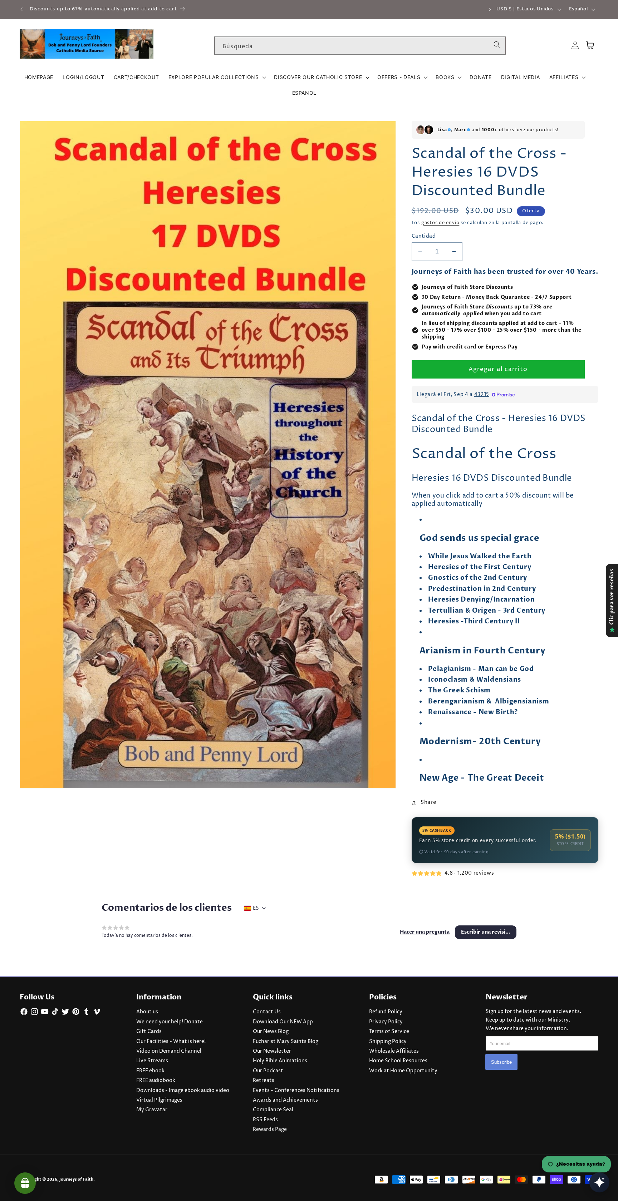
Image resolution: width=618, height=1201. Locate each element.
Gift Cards (149, 1031)
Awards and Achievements (285, 1100)
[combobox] (360, 46)
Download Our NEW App (283, 1021)
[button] (217, 77)
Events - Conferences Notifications (296, 1090)
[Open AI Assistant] (599, 1182)
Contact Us (267, 1011)
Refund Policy (385, 1011)
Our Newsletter (272, 1051)
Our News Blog (271, 1031)
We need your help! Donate (169, 1021)
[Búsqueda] (497, 45)
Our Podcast (268, 1070)
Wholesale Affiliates (394, 1051)
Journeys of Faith (76, 1179)
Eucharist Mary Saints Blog (285, 1041)
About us (147, 1011)
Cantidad (424, 236)
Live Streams (152, 1060)
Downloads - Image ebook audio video (182, 1090)
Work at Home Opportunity (403, 1070)
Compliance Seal (273, 1109)
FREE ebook (150, 1070)
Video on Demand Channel (168, 1051)
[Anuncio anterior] (22, 9)
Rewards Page (270, 1129)
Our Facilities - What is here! (171, 1041)
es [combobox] (256, 908)
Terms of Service (389, 1031)
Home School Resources (398, 1060)
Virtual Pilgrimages (159, 1100)
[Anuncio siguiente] (490, 9)
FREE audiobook (155, 1080)
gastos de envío (440, 222)
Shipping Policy (388, 1041)
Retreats (263, 1080)
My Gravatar (151, 1109)
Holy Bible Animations (280, 1060)
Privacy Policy (386, 1021)
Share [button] (428, 802)
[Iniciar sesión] (575, 45)
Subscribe (501, 1062)
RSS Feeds (265, 1119)
